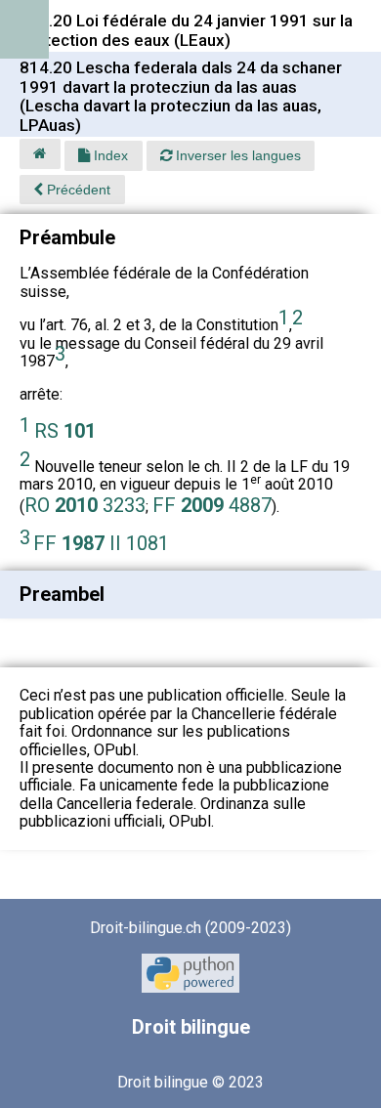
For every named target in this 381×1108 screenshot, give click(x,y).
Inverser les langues (236, 155)
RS (65, 431)
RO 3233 (85, 505)
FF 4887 (212, 505)
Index (109, 155)
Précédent (76, 189)
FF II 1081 (101, 543)
